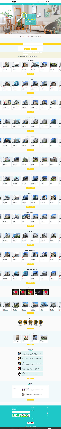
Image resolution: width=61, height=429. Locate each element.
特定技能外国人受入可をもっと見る (30, 130)
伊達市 (28, 56)
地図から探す (32, 4)
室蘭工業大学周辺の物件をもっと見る (30, 225)
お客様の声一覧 (30, 378)
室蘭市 (24, 56)
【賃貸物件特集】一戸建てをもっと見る (30, 168)
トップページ (32, 407)
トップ (15, 4)
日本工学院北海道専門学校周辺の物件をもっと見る (30, 282)
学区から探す (37, 4)
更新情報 (30, 399)
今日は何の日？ (27, 388)
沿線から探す (26, 4)
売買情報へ (32, 418)
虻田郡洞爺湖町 (35, 56)
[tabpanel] (30, 19)
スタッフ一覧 (30, 328)
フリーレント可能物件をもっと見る (30, 111)
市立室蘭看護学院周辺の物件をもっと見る (30, 263)
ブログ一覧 (30, 344)
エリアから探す (21, 4)
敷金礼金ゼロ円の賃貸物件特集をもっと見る (30, 206)
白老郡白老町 (31, 56)
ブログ (31, 415)
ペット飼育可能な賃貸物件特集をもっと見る (30, 187)
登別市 (26, 56)
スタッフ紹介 (32, 410)
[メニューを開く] (47, 4)
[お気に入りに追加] (1, 67)
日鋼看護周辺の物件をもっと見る (30, 244)
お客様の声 (32, 413)
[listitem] (16, 67)
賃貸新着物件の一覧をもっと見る (30, 74)
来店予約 (43, 4)
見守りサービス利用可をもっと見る (30, 149)
